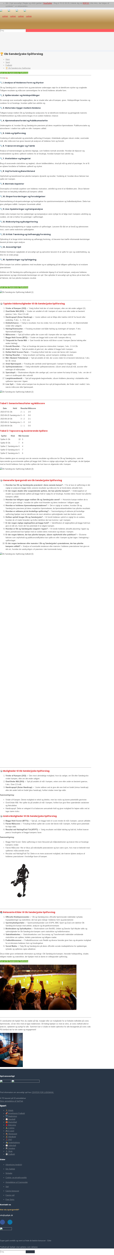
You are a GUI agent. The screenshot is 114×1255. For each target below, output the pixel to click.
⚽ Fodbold (10, 1154)
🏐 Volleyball (11, 1145)
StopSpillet (47, 3)
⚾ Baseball (10, 1119)
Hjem (8, 59)
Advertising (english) (14, 1165)
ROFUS (86, 3)
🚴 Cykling (10, 1128)
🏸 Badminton (11, 1116)
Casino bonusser (12, 1191)
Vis (7, 78)
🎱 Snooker (10, 1148)
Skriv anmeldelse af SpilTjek (11, 1101)
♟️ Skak (9, 1151)
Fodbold (9, 65)
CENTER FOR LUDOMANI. (43, 1092)
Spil (7, 1187)
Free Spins (10, 1199)
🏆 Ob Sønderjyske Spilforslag (18, 68)
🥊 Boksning (11, 1125)
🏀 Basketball (11, 1122)
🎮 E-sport (10, 1131)
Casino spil (10, 1195)
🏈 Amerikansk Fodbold (15, 1113)
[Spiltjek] (16, 16)
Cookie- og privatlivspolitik (16, 1178)
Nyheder (9, 1173)
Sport (8, 62)
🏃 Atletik (9, 1110)
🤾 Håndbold (11, 1137)
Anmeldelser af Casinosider (17, 1182)
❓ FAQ (9, 1140)
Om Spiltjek (10, 1169)
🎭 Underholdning (13, 1143)
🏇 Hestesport (11, 1134)
